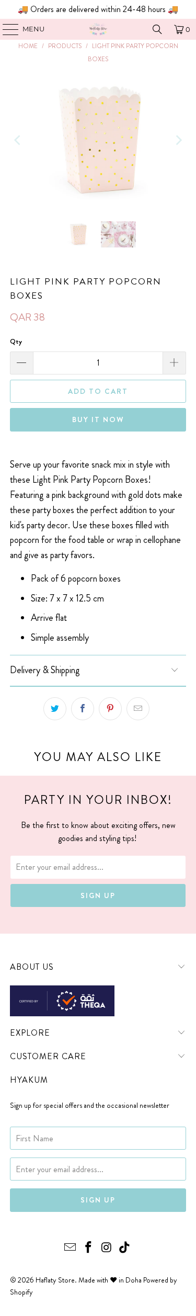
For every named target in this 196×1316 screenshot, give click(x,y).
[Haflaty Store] (98, 29)
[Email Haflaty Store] (70, 1248)
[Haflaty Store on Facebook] (88, 1248)
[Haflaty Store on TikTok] (125, 1248)
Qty (16, 341)
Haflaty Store (55, 1280)
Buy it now (98, 419)
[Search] (157, 29)
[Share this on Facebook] (82, 708)
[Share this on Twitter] (54, 708)
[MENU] (5, 29)
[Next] (178, 140)
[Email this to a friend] (137, 708)
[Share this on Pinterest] (110, 708)
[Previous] (17, 140)
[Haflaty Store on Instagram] (106, 1248)
